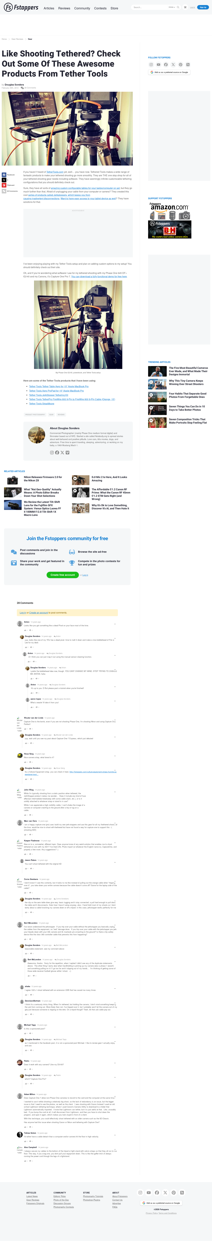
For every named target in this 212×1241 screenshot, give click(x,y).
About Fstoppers (119, 1196)
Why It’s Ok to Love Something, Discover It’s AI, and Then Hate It (110, 507)
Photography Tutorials (93, 1196)
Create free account (63, 575)
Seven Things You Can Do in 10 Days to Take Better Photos (187, 408)
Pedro (58, 1075)
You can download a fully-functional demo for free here (99, 276)
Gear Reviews (17, 39)
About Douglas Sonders (64, 428)
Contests (100, 8)
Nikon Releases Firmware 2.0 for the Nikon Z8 (43, 478)
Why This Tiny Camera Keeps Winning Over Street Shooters (186, 382)
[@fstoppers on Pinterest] (181, 65)
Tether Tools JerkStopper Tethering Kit (48, 395)
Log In (192, 7)
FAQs (114, 1206)
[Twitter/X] (62, 452)
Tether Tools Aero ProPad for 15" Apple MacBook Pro (56, 390)
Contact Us (117, 1199)
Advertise (116, 1203)
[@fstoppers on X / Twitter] (173, 65)
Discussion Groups (62, 1203)
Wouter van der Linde (64, 735)
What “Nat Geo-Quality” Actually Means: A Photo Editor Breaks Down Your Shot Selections (42, 493)
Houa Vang (29, 753)
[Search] (178, 7)
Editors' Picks (60, 1196)
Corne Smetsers (62, 898)
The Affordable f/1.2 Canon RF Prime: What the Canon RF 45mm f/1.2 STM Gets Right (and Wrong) (111, 494)
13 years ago (36, 986)
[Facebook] (57, 452)
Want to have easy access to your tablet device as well (88, 198)
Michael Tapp (61, 1039)
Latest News (32, 1196)
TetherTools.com (54, 171)
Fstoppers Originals (35, 1203)
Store (114, 8)
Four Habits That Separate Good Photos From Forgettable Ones (187, 395)
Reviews (64, 8)
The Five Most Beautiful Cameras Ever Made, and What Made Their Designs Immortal (188, 371)
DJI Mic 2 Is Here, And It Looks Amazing (109, 478)
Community (82, 8)
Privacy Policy (152, 1213)
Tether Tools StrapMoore (41, 403)
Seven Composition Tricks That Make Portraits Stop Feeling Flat (188, 421)
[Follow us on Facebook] (166, 65)
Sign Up (203, 7)
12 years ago (47, 1000)
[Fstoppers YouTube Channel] (158, 65)
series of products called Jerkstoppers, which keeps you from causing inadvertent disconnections (56, 196)
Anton (58, 636)
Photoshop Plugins (91, 1199)
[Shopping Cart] (185, 7)
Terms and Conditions (167, 1213)
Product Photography (35, 414)
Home (4, 39)
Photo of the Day (61, 1199)
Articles (49, 8)
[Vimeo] (67, 452)
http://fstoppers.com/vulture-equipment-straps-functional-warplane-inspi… (71, 773)
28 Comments (30, 87)
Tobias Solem (30, 1133)
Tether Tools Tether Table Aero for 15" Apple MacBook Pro (59, 386)
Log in (85, 574)
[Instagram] (52, 452)
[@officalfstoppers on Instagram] (151, 65)
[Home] (21, 7)
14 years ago (36, 622)
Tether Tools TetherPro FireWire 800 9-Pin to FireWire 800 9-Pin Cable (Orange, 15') (72, 399)
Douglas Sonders (14, 84)
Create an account (38, 612)
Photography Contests (64, 1206)
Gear (30, 39)
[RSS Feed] (188, 65)
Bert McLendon (62, 945)
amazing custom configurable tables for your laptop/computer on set (85, 188)
